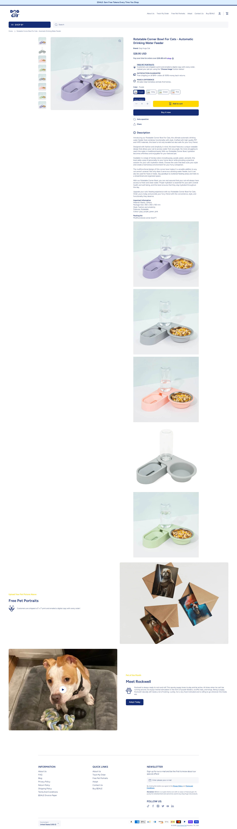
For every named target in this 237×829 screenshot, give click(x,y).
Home (11, 31)
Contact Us (98, 785)
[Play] (63, 689)
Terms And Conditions (48, 792)
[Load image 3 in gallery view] (42, 59)
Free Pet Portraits (100, 778)
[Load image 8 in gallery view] (42, 105)
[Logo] (15, 14)
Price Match (139, 100)
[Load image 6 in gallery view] (42, 87)
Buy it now (166, 112)
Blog (40, 778)
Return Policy (44, 785)
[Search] (55, 25)
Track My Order (99, 775)
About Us (42, 771)
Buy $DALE (97, 788)
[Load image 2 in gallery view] (42, 50)
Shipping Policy (45, 788)
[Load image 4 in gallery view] (42, 68)
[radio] (139, 92)
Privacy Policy (44, 781)
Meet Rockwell (138, 681)
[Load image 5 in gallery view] (42, 78)
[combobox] (140, 25)
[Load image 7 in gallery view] (42, 96)
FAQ (40, 775)
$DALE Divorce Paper (47, 795)
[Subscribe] (196, 780)
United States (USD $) (48, 824)
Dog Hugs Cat (182, 825)
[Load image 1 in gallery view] (42, 41)
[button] (137, 124)
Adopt (95, 781)
